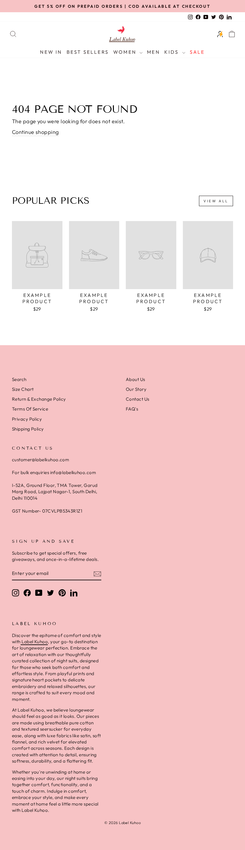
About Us (135, 379)
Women (125, 52)
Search (19, 379)
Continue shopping (35, 132)
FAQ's (132, 409)
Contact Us (137, 399)
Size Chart (23, 389)
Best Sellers (88, 52)
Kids (172, 52)
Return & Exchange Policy (39, 399)
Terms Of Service (30, 409)
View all (216, 201)
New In (51, 52)
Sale (197, 52)
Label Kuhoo (34, 641)
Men (153, 52)
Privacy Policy (27, 419)
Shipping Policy (28, 429)
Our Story (136, 389)
